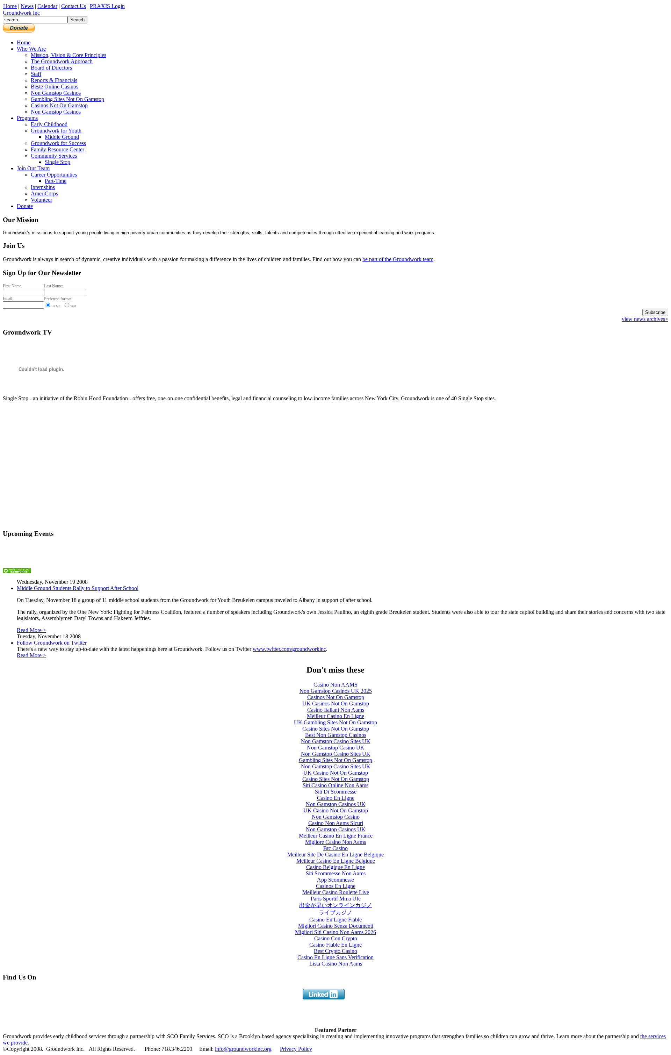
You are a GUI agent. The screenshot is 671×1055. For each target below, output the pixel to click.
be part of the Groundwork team (397, 259)
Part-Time (55, 181)
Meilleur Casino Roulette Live (335, 892)
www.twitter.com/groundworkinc (289, 649)
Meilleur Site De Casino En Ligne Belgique (335, 854)
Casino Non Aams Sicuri (335, 823)
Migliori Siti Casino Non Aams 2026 (335, 932)
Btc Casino (335, 848)
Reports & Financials (54, 80)
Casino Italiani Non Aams (335, 710)
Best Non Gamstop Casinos (335, 735)
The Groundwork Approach (62, 61)
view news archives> (645, 319)
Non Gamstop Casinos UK (336, 804)
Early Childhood (49, 124)
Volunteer (41, 200)
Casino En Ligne (335, 798)
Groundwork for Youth (56, 131)
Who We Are (31, 49)
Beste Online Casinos (54, 86)
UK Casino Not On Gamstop (335, 773)
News (27, 6)
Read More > (31, 630)
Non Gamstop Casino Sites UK (335, 741)
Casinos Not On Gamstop (59, 105)
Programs (27, 118)
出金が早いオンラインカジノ (335, 905)
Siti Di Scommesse (335, 792)
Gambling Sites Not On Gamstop (67, 99)
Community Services (54, 156)
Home (10, 6)
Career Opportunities (54, 175)
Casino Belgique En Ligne (335, 867)
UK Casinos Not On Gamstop (335, 703)
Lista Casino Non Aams (335, 964)
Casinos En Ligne (335, 886)
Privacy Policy (296, 1049)
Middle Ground (62, 137)
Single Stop (57, 162)
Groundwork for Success (58, 143)
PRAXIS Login (107, 6)
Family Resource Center (57, 149)
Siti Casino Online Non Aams (335, 785)
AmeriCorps (44, 193)
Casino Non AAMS (335, 685)
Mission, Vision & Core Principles (68, 55)
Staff (36, 74)
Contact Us (73, 6)
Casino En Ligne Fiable (335, 920)
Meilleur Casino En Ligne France (336, 836)
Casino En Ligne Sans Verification (335, 957)
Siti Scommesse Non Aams (336, 873)
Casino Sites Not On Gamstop (335, 729)
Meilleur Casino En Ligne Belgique (335, 861)
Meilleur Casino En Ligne (335, 716)
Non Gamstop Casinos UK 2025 (336, 691)
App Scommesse (335, 880)
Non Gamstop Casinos (56, 93)
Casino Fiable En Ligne (335, 945)
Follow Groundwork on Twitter (52, 643)
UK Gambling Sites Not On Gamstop (335, 722)
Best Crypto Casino (335, 951)
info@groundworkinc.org (243, 1049)
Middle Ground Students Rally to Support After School (77, 588)
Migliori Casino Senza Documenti (335, 926)
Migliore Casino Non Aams (335, 842)
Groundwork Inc (21, 13)
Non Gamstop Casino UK (336, 748)
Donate (25, 206)
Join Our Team (33, 168)
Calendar (47, 6)
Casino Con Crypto (335, 938)
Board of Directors (51, 68)
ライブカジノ (335, 913)
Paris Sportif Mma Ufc (336, 899)
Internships (43, 187)
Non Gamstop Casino (336, 817)
